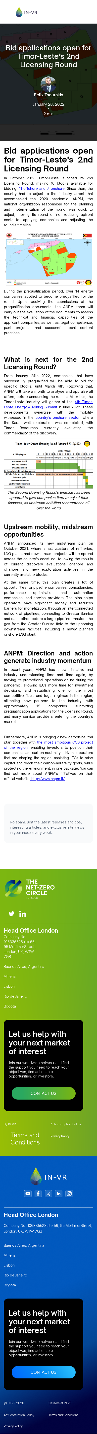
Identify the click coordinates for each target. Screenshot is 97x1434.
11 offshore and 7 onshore (42, 188)
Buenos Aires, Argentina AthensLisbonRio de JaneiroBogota (24, 986)
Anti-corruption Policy (65, 1124)
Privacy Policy (59, 1136)
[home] (29, 12)
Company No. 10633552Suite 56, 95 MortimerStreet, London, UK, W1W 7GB (20, 947)
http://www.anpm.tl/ (47, 779)
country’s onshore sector (58, 417)
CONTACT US (43, 1093)
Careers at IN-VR (60, 1403)
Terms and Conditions (25, 1138)
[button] (86, 11)
